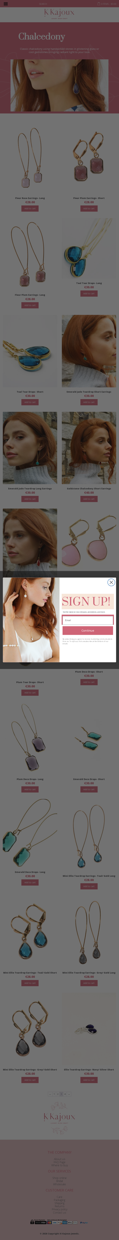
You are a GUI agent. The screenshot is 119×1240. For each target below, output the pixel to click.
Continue (88, 630)
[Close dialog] (111, 582)
